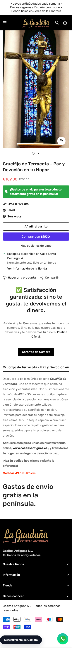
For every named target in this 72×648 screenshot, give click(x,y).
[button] (65, 22)
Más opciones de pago (36, 245)
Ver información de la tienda (27, 268)
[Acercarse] (61, 141)
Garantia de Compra (36, 352)
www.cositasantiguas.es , (31, 448)
